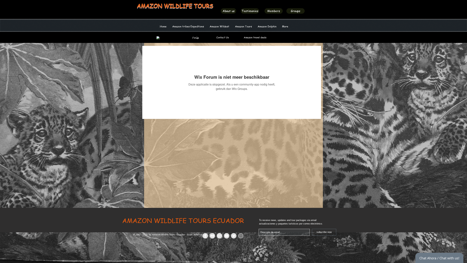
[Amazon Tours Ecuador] (219, 236)
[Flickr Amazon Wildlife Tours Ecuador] (212, 236)
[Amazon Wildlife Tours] (226, 236)
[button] (219, 26)
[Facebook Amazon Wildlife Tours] (205, 236)
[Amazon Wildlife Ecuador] (233, 236)
